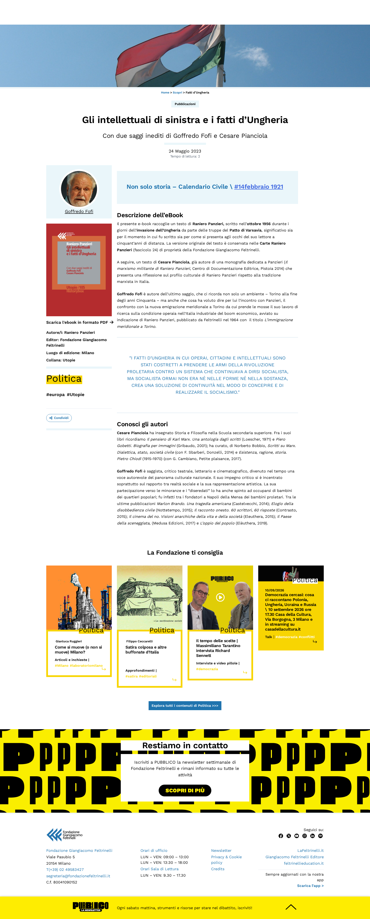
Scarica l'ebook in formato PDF (77, 322)
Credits (217, 869)
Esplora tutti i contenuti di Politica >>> (185, 706)
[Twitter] (288, 835)
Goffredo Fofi (79, 211)
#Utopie (75, 394)
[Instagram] (304, 835)
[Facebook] (281, 835)
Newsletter (221, 850)
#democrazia (207, 669)
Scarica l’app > (310, 885)
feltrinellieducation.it (304, 863)
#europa (55, 394)
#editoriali (148, 676)
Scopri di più (185, 790)
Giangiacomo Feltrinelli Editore (295, 857)
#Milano (62, 666)
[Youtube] (296, 835)
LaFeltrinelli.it (310, 850)
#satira (131, 676)
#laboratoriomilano (86, 666)
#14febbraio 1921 (258, 186)
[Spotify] (320, 835)
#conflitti (307, 637)
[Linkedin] (312, 835)
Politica (64, 378)
